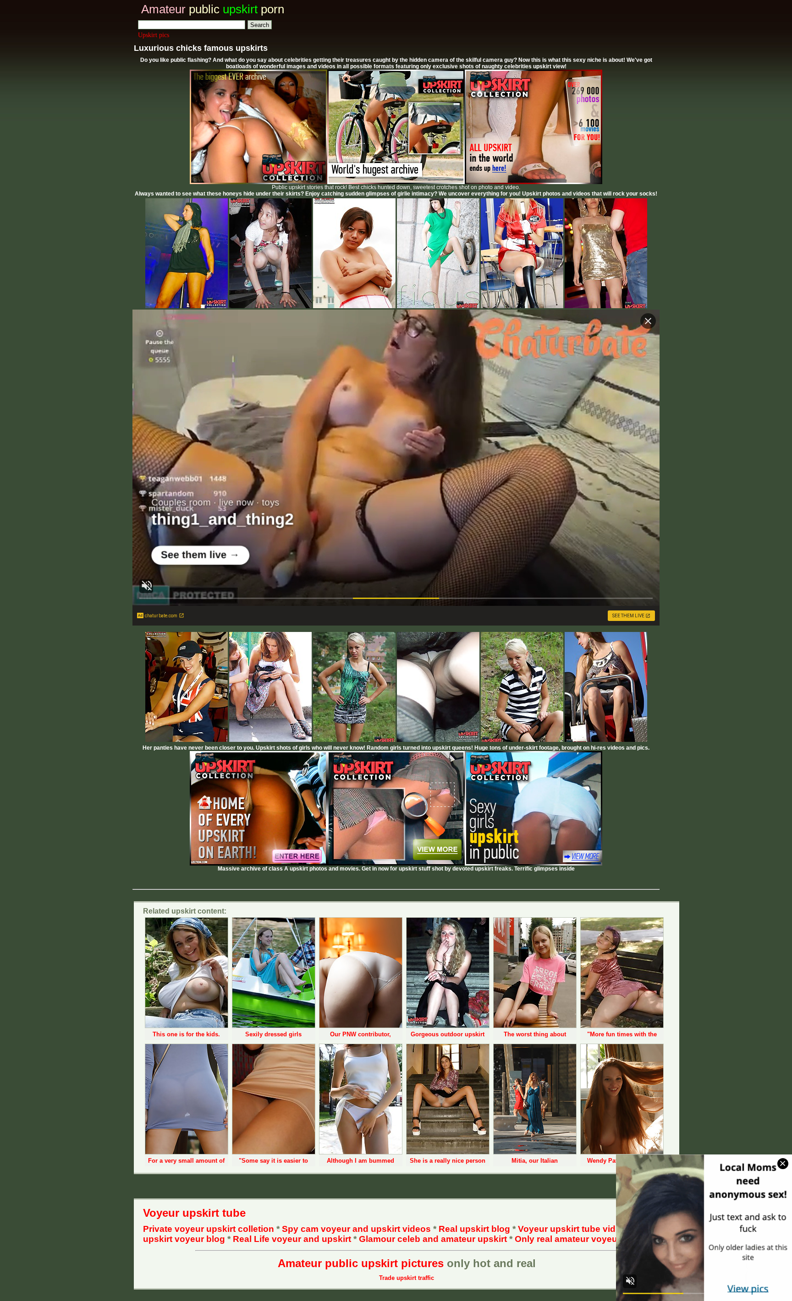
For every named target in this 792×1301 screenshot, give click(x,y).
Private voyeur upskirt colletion (208, 1229)
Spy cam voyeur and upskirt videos (356, 1229)
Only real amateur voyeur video (580, 1239)
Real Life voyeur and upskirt (292, 1239)
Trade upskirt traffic (406, 1277)
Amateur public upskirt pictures (361, 1263)
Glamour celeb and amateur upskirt (434, 1239)
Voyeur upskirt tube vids (569, 1229)
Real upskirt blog (474, 1229)
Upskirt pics (153, 35)
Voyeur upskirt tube (194, 1213)
